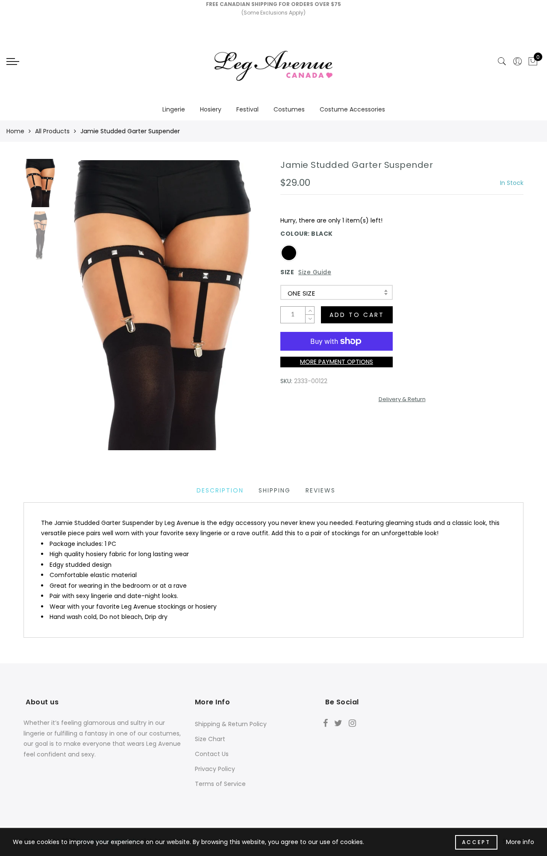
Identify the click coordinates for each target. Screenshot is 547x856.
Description (220, 490)
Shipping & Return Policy (231, 724)
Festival (247, 109)
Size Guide (314, 272)
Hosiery (210, 109)
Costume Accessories (352, 109)
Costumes (289, 109)
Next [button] (240, 309)
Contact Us (212, 754)
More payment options (336, 362)
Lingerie (173, 109)
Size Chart (210, 739)
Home (15, 131)
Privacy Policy (215, 769)
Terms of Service (220, 784)
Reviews (320, 490)
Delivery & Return (402, 399)
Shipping (275, 490)
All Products (52, 131)
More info (520, 842)
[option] (164, 305)
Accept (476, 842)
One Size (301, 293)
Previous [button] (77, 310)
